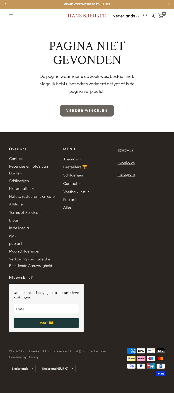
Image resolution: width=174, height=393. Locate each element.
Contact (16, 158)
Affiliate (16, 204)
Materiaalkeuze (22, 188)
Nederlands (124, 16)
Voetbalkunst (74, 191)
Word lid (46, 323)
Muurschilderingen (24, 251)
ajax (13, 235)
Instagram (126, 174)
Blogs (14, 220)
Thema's (70, 159)
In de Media (19, 227)
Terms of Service (23, 212)
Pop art (69, 199)
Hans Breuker (87, 16)
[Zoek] (145, 16)
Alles (67, 207)
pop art (15, 243)
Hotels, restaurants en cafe (32, 196)
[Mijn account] (153, 16)
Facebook (126, 162)
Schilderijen (19, 180)
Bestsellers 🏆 (75, 166)
